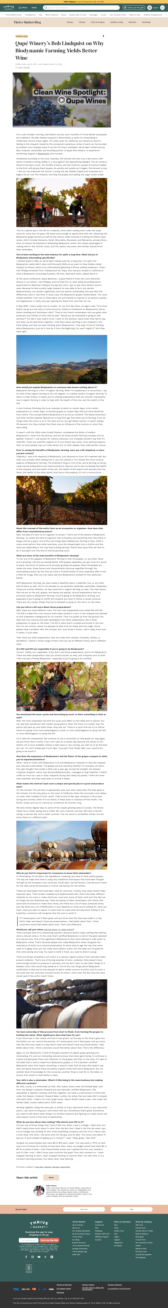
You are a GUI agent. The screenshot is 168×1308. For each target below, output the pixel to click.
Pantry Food (140, 1228)
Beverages (94, 15)
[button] (162, 7)
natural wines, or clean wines (58, 929)
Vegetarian (118, 1243)
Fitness (82, 22)
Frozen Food (140, 1240)
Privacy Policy (88, 1285)
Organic (117, 1240)
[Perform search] (45, 8)
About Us (76, 1228)
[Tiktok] (45, 1257)
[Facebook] (26, 1257)
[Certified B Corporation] (29, 1269)
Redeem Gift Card (102, 1234)
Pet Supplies (140, 1257)
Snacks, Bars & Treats (77, 15)
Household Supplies (143, 1254)
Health (138, 1246)
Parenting (146, 22)
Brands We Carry (79, 1243)
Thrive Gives (77, 1237)
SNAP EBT (76, 1254)
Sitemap (60, 1292)
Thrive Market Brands (80, 1246)
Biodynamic (43, 153)
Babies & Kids (134, 15)
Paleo (116, 1228)
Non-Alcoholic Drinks (118, 15)
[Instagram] (32, 1257)
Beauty (70, 22)
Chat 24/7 (84, 1209)
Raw (115, 1234)
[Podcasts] (52, 1257)
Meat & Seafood (51, 15)
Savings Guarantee (79, 1248)
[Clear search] (119, 7)
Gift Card (139, 1225)
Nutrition (132, 22)
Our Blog (75, 1240)
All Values (118, 1246)
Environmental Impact (81, 1234)
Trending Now (30, 15)
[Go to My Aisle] (8, 8)
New (40, 15)
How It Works (77, 1225)
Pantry (63, 15)
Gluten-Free (119, 1231)
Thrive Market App (79, 1251)
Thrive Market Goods (13, 15)
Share (51, 1177)
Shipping (98, 1231)
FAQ (131, 1209)
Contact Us (99, 1225)
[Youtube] (39, 1257)
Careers (98, 1240)
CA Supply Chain (64, 1289)
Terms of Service (64, 1285)
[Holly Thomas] (38, 1190)
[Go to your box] (162, 7)
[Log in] (149, 7)
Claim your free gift (135, 8)
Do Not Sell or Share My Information (93, 1288)
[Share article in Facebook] (105, 36)
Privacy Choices (115, 1285)
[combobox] (81, 7)
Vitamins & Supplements (153, 15)
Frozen (103, 15)
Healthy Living (116, 22)
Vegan (116, 1237)
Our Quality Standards (81, 1231)
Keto (116, 1225)
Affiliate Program (102, 1237)
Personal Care (141, 1251)
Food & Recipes (98, 22)
